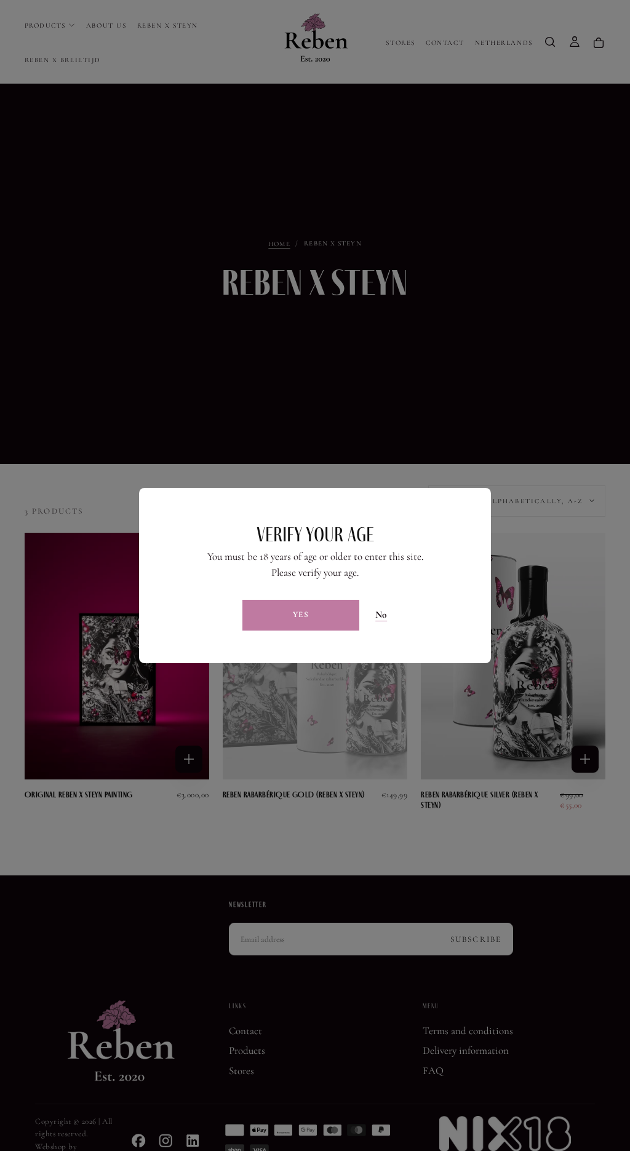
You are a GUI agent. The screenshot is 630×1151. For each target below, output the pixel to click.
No (381, 614)
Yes (301, 614)
